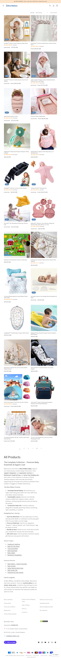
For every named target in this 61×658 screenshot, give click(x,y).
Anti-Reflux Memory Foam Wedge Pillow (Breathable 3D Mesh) (44, 297)
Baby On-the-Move (14, 546)
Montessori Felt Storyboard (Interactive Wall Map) (15, 260)
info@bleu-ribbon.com (12, 636)
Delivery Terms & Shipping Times (28, 600)
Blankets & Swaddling (15, 555)
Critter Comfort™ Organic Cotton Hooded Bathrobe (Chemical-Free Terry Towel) (43, 80)
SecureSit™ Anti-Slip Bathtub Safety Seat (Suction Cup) (16, 224)
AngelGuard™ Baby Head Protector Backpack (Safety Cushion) (16, 152)
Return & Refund (8, 599)
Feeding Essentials (44, 603)
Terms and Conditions (9, 607)
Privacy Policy (7, 603)
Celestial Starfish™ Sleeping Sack (39, 188)
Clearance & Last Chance (15, 572)
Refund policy (29, 655)
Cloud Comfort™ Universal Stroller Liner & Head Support (42, 368)
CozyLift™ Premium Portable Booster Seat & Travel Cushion (16, 80)
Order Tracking (25, 605)
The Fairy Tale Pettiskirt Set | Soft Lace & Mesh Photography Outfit (41, 438)
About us (24, 608)
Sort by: (32, 12)
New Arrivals (11, 566)
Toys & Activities (13, 548)
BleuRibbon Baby (12, 655)
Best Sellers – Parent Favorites (17, 564)
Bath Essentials (12, 551)
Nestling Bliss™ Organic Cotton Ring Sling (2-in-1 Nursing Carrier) (42, 152)
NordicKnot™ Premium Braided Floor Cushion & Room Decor (43, 44)
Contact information (31, 657)
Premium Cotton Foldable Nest (38, 116)
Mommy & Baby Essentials (46, 607)
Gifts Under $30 (12, 570)
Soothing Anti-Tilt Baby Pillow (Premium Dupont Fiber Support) (43, 260)
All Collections (43, 610)
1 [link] (19, 448)
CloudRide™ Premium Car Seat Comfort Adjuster (15, 188)
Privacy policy (36, 655)
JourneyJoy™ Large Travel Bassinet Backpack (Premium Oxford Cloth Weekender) (41, 403)
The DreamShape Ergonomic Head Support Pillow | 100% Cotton (16, 297)
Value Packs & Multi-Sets (15, 568)
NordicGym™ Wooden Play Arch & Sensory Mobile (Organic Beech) (15, 368)
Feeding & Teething (14, 544)
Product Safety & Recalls (10, 614)
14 (36, 448)
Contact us (24, 612)
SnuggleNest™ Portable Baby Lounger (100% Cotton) (16, 333)
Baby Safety (11, 553)
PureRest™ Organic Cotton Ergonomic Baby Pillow (16, 43)
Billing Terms (7, 610)
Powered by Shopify (20, 655)
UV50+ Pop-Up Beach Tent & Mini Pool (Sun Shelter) (16, 402)
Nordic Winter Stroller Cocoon (11, 116)
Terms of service (44, 655)
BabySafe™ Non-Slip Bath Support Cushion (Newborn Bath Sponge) (43, 333)
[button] (3, 5)
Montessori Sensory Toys (46, 599)
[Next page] (41, 448)
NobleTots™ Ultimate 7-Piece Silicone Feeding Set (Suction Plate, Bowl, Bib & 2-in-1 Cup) (42, 224)
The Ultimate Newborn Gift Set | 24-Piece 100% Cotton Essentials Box (16, 438)
